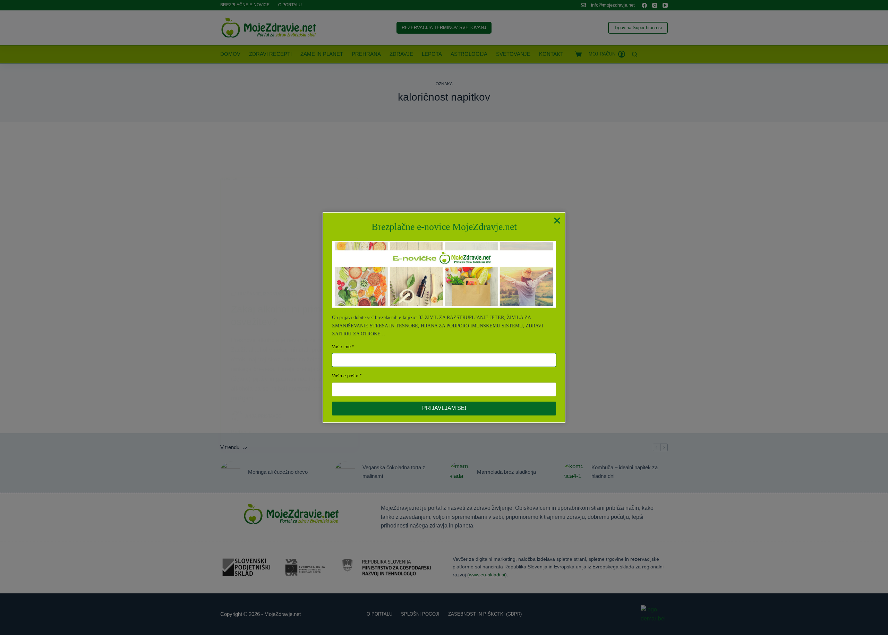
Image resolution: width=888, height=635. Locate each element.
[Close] (557, 220)
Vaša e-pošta (345, 375)
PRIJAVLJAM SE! (444, 408)
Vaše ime (341, 346)
